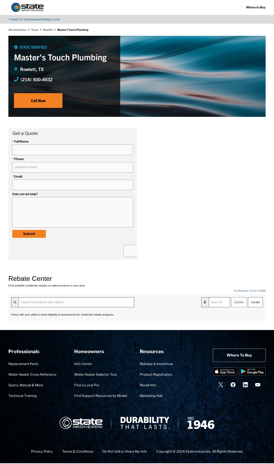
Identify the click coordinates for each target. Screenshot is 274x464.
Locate (255, 302)
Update (239, 302)
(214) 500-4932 (37, 79)
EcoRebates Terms (245, 290)
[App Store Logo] (225, 372)
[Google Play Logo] (252, 372)
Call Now (38, 100)
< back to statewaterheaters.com (34, 19)
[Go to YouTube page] (257, 384)
